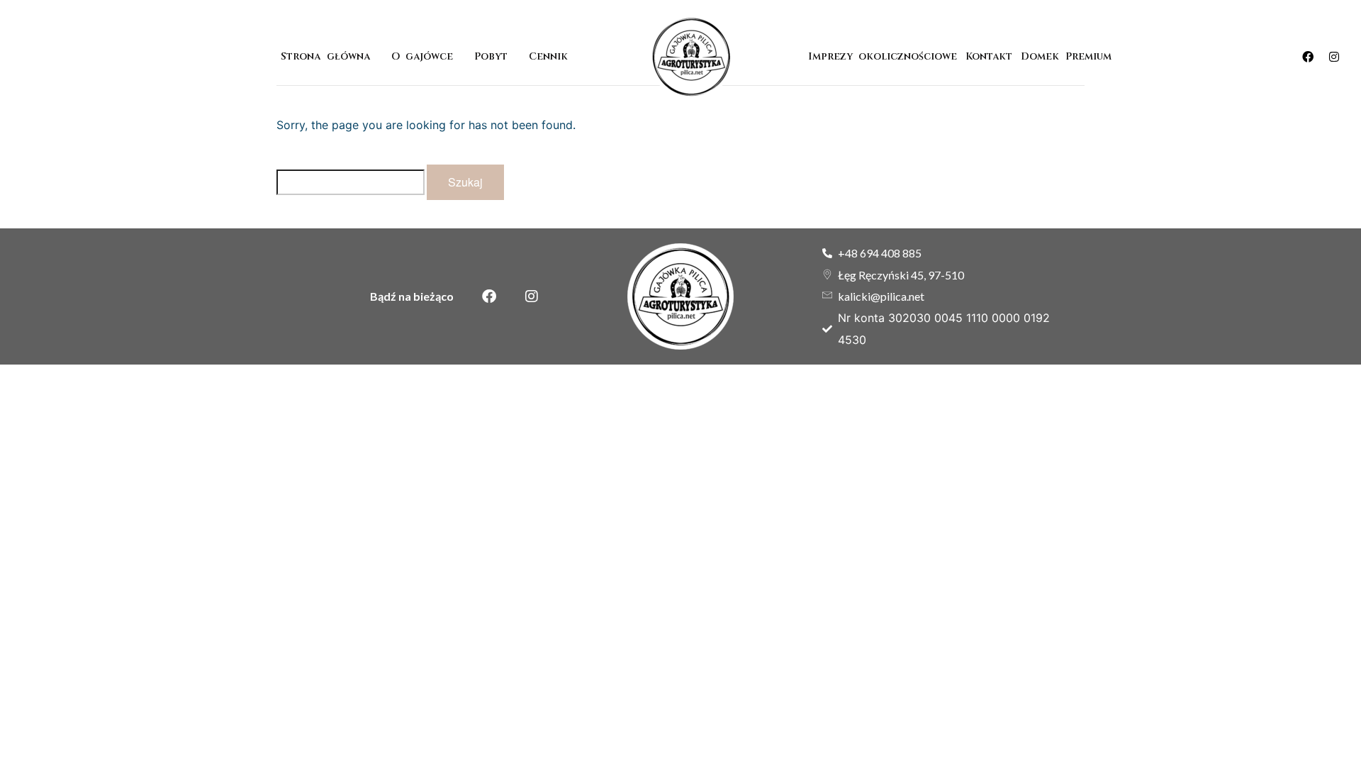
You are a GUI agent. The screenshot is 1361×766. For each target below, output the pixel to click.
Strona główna (325, 56)
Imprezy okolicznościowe (882, 56)
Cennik (548, 56)
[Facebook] (1307, 56)
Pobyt (491, 56)
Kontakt (988, 56)
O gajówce (422, 56)
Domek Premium (1068, 56)
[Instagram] (1334, 56)
